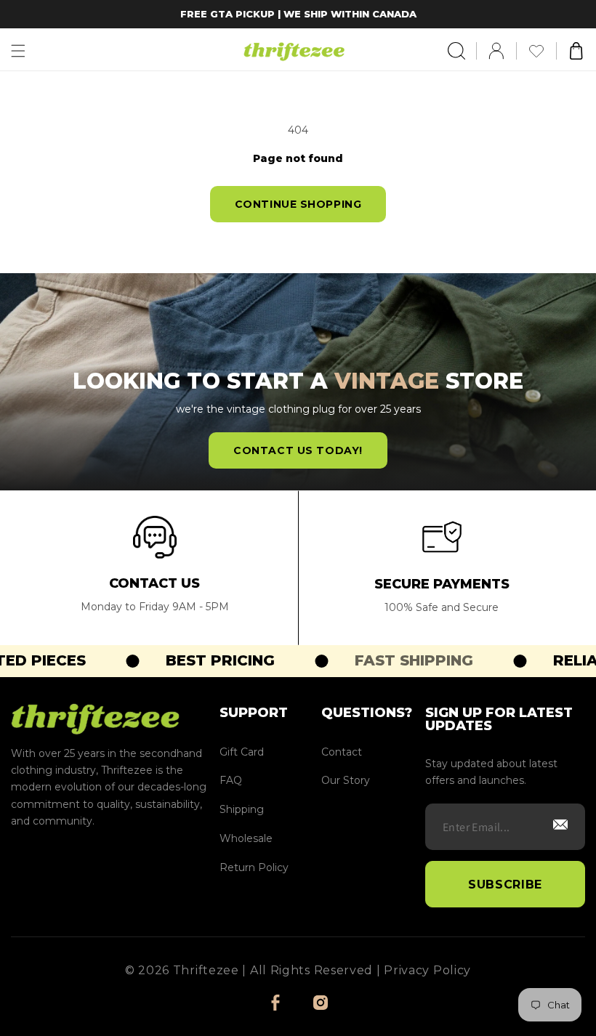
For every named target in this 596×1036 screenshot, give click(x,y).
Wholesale (246, 839)
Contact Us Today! (298, 450)
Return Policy (254, 868)
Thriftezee (206, 970)
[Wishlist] (542, 51)
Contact (341, 752)
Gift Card (242, 752)
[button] (18, 51)
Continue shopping (298, 204)
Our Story (345, 780)
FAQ (231, 780)
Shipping (242, 810)
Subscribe (505, 884)
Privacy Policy (427, 970)
